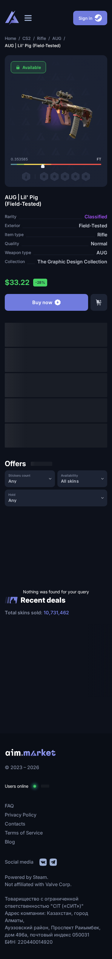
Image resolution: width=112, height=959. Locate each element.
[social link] (42, 861)
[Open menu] (28, 17)
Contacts (15, 824)
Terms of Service (24, 833)
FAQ (9, 806)
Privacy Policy (20, 815)
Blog (10, 842)
